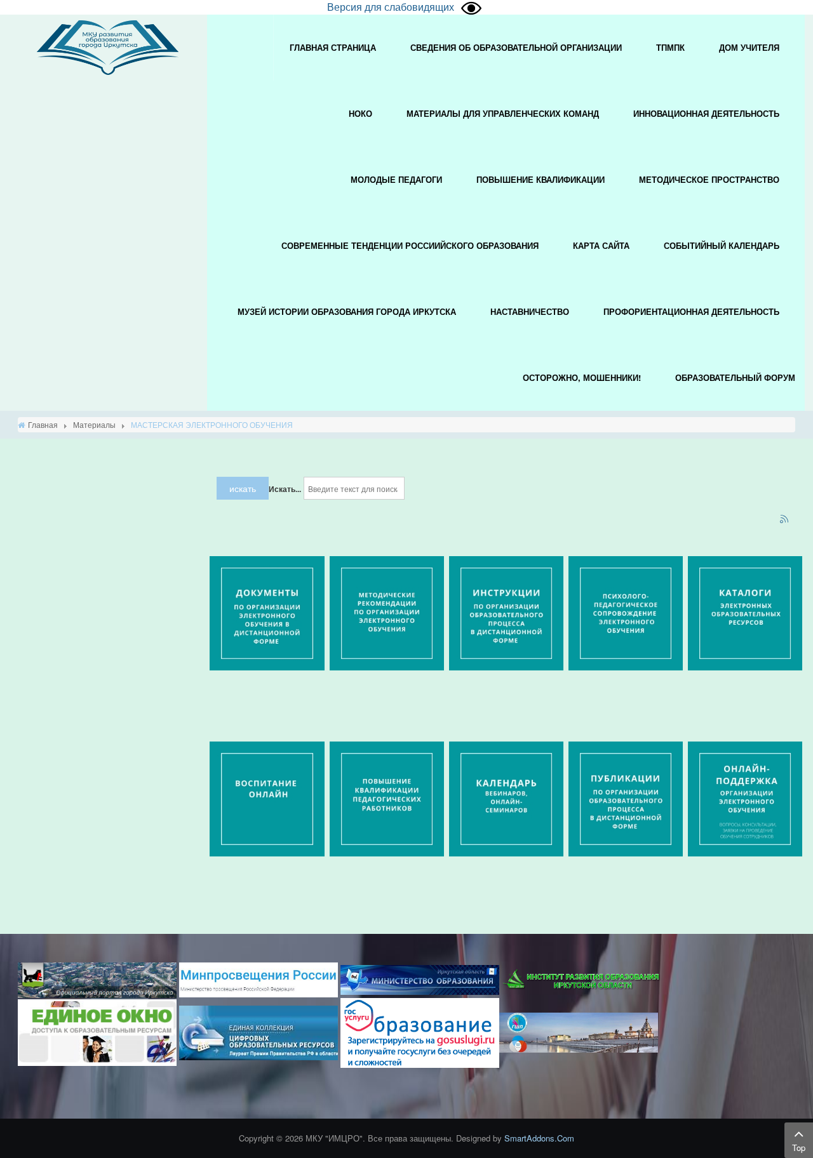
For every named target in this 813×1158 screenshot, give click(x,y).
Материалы (94, 424)
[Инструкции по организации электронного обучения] (506, 612)
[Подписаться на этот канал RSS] (785, 520)
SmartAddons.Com (539, 1138)
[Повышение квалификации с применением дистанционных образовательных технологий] (387, 798)
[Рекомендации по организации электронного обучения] (387, 612)
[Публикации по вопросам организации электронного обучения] (625, 798)
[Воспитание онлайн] (267, 798)
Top (798, 1147)
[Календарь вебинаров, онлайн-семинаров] (506, 798)
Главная (43, 424)
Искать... (285, 489)
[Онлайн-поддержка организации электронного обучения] (745, 798)
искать (242, 488)
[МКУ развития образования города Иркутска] (108, 46)
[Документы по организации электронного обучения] (267, 612)
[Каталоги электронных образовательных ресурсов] (745, 612)
